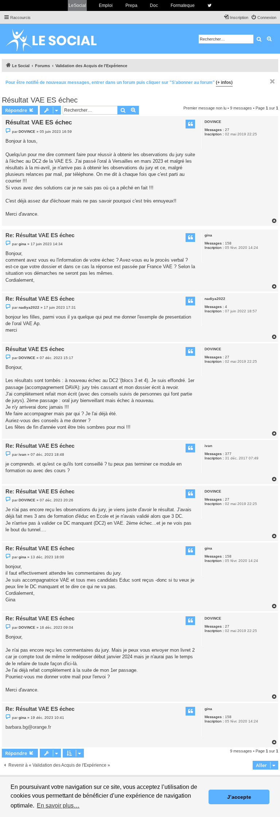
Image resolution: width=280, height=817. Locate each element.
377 (228, 454)
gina (208, 235)
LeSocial (77, 5)
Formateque (183, 5)
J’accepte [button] (239, 797)
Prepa (131, 5)
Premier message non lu (204, 108)
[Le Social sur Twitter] (209, 5)
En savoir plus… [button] (58, 805)
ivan (208, 446)
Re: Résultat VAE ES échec (39, 235)
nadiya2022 (215, 299)
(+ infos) (224, 82)
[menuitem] (263, 17)
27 (227, 130)
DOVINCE (213, 122)
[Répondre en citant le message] (190, 124)
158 (228, 243)
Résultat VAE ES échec (40, 100)
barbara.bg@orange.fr (28, 727)
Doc (154, 5)
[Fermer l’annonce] (272, 81)
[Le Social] (57, 39)
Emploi (106, 5)
